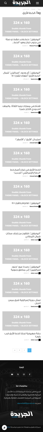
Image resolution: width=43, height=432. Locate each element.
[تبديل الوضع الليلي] (4, 427)
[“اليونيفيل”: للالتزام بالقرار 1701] (21, 190)
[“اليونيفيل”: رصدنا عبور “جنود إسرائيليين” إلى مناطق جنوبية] (21, 254)
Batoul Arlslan (34, 206)
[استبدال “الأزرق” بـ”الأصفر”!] (21, 126)
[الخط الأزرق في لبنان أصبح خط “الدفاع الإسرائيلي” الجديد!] (21, 157)
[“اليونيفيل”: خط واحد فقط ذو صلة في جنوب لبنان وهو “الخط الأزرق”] (21, 26)
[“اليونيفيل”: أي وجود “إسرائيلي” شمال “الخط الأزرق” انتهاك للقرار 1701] (21, 60)
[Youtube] (12, 374)
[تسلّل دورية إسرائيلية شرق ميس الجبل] (21, 287)
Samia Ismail (35, 79)
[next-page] (15, 350)
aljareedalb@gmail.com (26, 403)
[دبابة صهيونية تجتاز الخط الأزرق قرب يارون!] (21, 320)
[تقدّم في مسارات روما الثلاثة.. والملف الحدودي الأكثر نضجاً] (21, 93)
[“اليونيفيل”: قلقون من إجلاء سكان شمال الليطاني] (21, 220)
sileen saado (35, 240)
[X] (18, 374)
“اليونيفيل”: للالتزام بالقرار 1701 (26, 203)
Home (33, 9)
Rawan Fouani (34, 46)
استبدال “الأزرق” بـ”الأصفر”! (28, 139)
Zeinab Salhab (34, 143)
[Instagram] (24, 374)
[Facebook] (29, 374)
